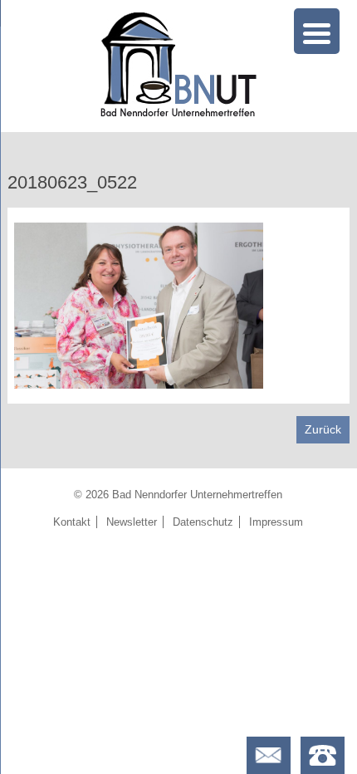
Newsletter (131, 522)
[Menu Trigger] (317, 31)
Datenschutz (203, 522)
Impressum (276, 522)
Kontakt (71, 522)
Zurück (323, 429)
